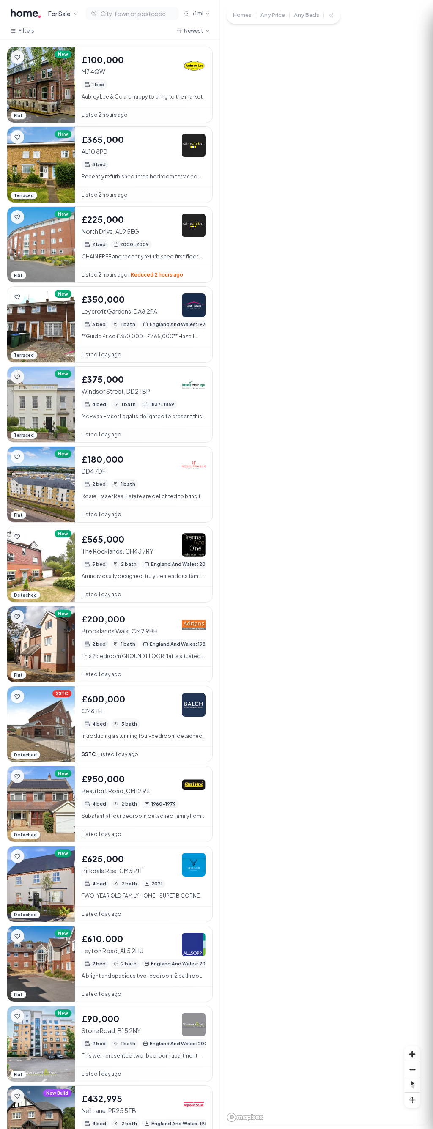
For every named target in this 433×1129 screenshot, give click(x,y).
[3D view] (412, 1099)
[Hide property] (34, 57)
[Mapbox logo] (245, 1117)
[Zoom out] (412, 1069)
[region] (326, 564)
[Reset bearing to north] (412, 1084)
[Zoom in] (412, 1054)
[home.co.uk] (25, 13)
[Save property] (17, 57)
